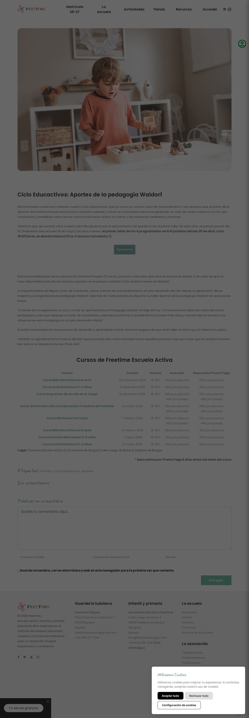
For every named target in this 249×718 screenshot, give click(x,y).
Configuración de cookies (179, 705)
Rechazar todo (199, 695)
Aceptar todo (170, 695)
